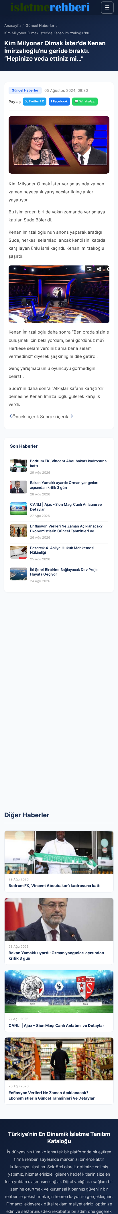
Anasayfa (12, 25)
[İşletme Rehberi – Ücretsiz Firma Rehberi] (49, 7)
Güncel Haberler (39, 25)
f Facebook (59, 101)
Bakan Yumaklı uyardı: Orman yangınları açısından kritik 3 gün (64, 485)
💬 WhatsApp (84, 101)
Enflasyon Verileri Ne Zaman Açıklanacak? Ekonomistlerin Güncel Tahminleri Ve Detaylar (66, 531)
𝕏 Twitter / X (34, 101)
